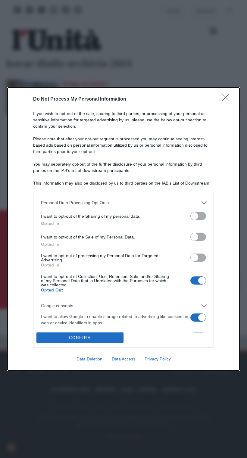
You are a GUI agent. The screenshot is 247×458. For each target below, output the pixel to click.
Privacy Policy (158, 359)
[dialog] (123, 229)
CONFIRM (80, 337)
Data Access (123, 359)
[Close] (227, 99)
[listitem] (123, 203)
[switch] (198, 216)
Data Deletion (89, 359)
